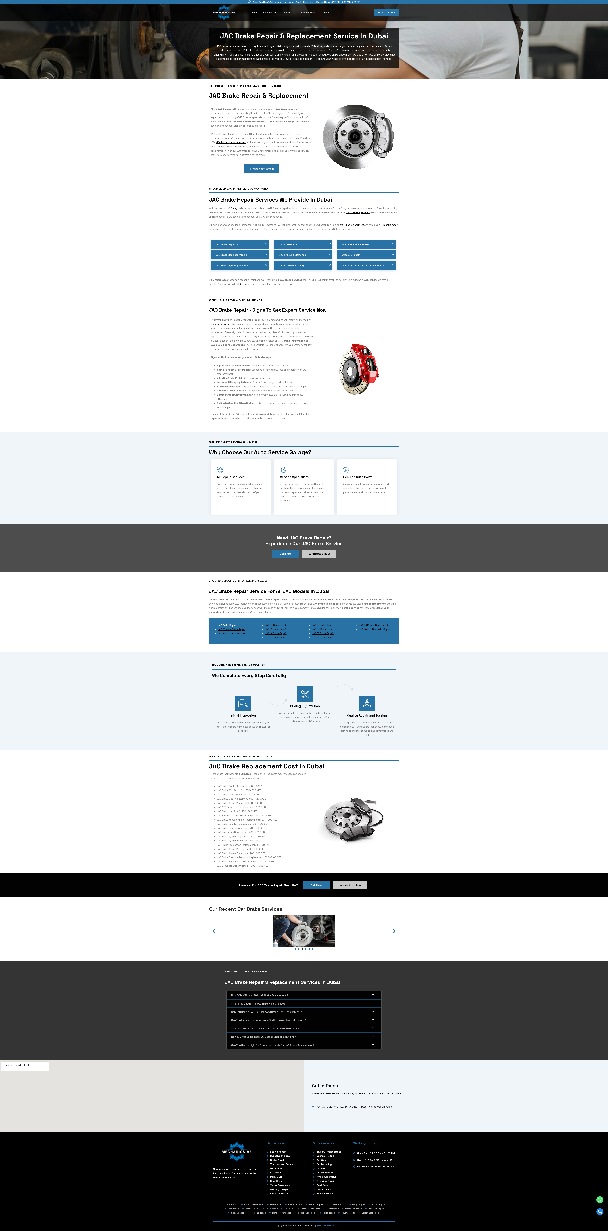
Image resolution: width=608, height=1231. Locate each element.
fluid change (243, 283)
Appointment (308, 12)
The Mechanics (325, 1225)
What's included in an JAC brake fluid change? (258, 1003)
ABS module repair (388, 224)
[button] (214, 931)
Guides (325, 12)
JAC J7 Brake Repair (276, 637)
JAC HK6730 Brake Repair (231, 633)
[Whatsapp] (599, 1199)
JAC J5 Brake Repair (276, 629)
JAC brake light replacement (231, 142)
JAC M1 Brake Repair (322, 624)
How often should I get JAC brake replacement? (259, 995)
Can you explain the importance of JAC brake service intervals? (268, 1020)
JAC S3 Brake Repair (323, 633)
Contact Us (289, 12)
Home (253, 12)
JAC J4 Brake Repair (276, 624)
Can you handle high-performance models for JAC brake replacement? (272, 1045)
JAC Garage (232, 208)
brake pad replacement (352, 224)
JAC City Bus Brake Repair (231, 629)
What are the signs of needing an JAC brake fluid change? (265, 1028)
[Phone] (599, 1211)
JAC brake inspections (358, 212)
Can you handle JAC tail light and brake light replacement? (266, 1011)
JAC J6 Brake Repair (276, 633)
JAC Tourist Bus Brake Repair (374, 629)
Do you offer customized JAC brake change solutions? (263, 1036)
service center (222, 323)
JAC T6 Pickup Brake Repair (374, 624)
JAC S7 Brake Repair (323, 637)
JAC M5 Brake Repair (323, 629)
